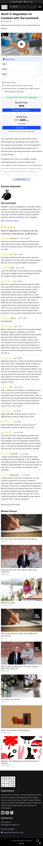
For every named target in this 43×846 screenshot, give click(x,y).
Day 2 (4, 69)
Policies (21, 843)
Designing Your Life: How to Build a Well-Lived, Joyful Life (19, 571)
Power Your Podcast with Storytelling (15, 730)
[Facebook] (7, 812)
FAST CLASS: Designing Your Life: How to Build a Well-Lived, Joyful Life (20, 667)
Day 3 (4, 74)
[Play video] (21, 44)
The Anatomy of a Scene (10, 699)
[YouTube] (3, 812)
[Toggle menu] (40, 6)
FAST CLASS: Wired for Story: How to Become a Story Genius (19, 634)
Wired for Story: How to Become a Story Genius (19, 539)
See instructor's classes (10, 220)
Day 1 (4, 64)
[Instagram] (11, 812)
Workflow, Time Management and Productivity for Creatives (20, 762)
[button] (38, 841)
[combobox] (23, 6)
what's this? (32, 97)
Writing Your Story (8, 602)
